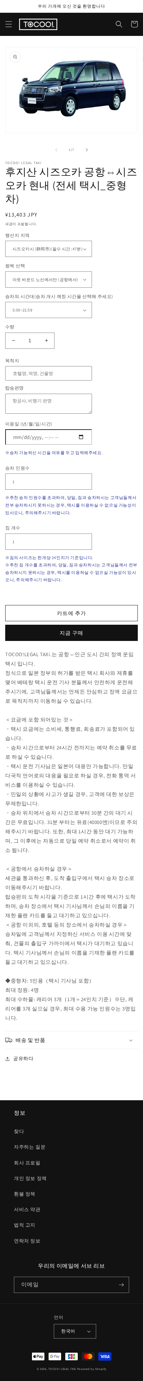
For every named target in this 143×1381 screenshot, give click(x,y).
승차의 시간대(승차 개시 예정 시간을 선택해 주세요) (59, 296)
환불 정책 (24, 1194)
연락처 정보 (27, 1241)
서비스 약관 (27, 1209)
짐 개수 (12, 528)
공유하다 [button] (23, 1058)
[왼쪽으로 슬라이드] (56, 149)
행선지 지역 (17, 235)
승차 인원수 (17, 468)
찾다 (19, 1131)
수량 (10, 327)
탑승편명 (14, 388)
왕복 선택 (15, 266)
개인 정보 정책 (30, 1178)
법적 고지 (24, 1225)
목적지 (12, 361)
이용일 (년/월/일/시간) (28, 424)
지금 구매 (71, 633)
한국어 (68, 1331)
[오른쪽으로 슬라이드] (86, 149)
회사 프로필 (27, 1163)
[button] (8, 24)
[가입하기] (121, 1285)
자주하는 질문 (29, 1147)
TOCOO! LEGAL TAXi (62, 1369)
